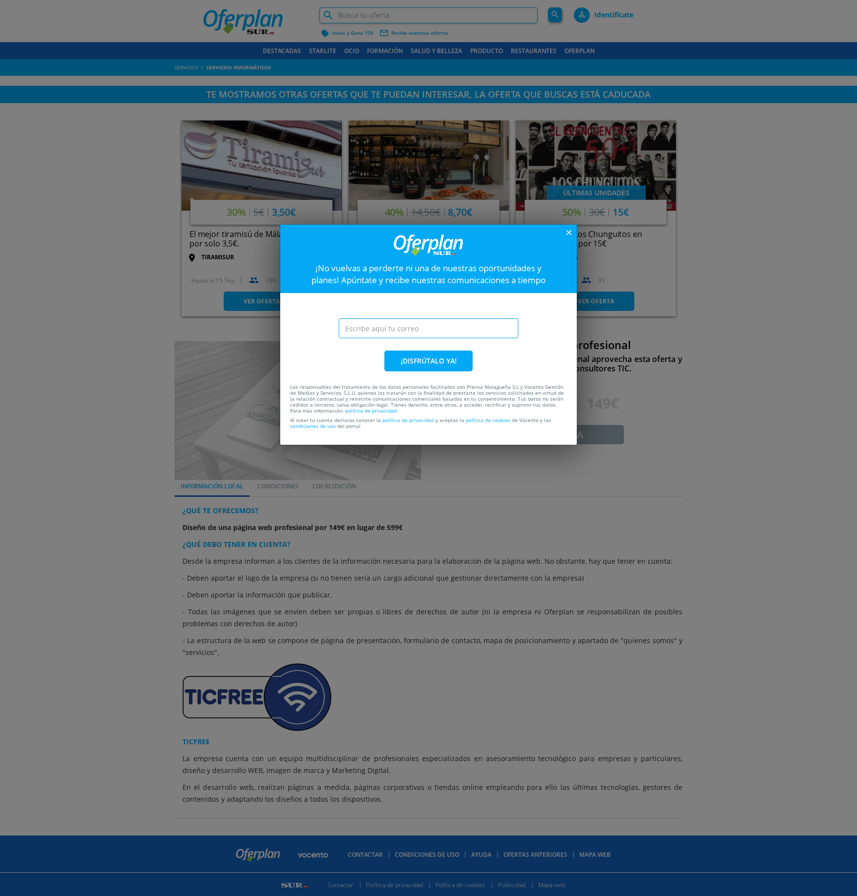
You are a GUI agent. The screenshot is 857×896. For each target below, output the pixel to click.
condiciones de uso (313, 425)
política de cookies (488, 420)
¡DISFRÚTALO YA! (429, 360)
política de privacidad (371, 410)
